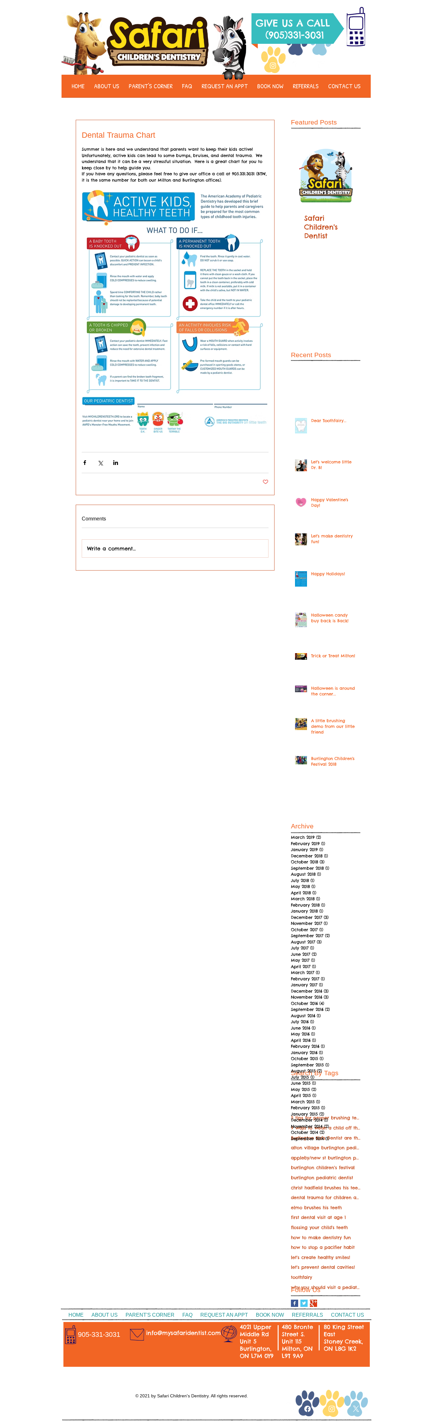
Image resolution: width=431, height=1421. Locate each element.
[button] (106, 88)
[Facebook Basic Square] (294, 1303)
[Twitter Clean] (321, 65)
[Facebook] (297, 65)
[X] (356, 1409)
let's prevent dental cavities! (323, 1267)
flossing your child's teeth (319, 1227)
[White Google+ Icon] (290, 1407)
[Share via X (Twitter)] (100, 463)
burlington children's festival (323, 1167)
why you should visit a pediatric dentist (325, 1287)
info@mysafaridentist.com (183, 1333)
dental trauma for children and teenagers (325, 1197)
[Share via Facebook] (85, 463)
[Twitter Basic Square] (304, 1303)
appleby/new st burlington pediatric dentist (325, 1158)
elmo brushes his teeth (316, 1207)
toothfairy (301, 1277)
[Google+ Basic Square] (313, 1303)
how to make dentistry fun (321, 1237)
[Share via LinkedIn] (116, 463)
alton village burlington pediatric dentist (325, 1148)
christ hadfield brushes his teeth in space (325, 1188)
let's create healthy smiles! (320, 1257)
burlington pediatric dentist (322, 1177)
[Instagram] (273, 65)
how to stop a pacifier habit (323, 1247)
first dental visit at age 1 (318, 1217)
